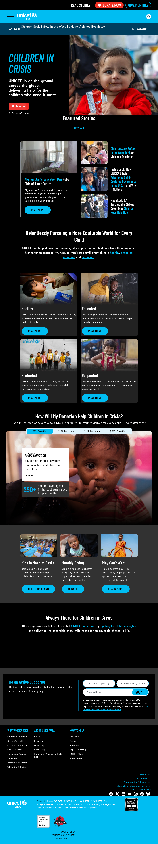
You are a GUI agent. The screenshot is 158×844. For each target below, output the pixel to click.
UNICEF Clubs (76, 754)
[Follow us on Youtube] (129, 794)
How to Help (77, 730)
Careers (38, 736)
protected (69, 257)
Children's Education (17, 736)
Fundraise (74, 745)
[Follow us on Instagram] (135, 794)
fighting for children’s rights (118, 626)
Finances (38, 741)
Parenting (12, 758)
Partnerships (40, 749)
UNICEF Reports (143, 778)
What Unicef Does (17, 730)
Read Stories (80, 5)
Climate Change (14, 749)
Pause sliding (142, 28)
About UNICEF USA (44, 730)
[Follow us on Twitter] (117, 794)
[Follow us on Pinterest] (141, 794)
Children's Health (15, 741)
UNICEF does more (83, 626)
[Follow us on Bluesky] (148, 794)
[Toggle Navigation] (10, 16)
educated (127, 253)
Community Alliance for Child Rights (48, 755)
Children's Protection (17, 745)
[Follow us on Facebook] (111, 794)
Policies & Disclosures (63, 835)
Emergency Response (17, 754)
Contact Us (42, 801)
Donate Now (112, 5)
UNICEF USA (27, 16)
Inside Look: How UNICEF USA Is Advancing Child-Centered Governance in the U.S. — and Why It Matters (75, 28)
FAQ (73, 838)
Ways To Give (76, 758)
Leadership (39, 745)
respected (88, 257)
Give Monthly (138, 5)
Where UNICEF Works (17, 767)
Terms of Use (60, 838)
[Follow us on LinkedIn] (123, 794)
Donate (29, 475)
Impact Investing (78, 749)
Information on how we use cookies (133, 785)
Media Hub (145, 774)
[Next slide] (133, 29)
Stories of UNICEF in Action (137, 782)
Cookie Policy (68, 832)
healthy (114, 253)
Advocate (74, 736)
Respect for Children (17, 762)
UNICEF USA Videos (141, 789)
